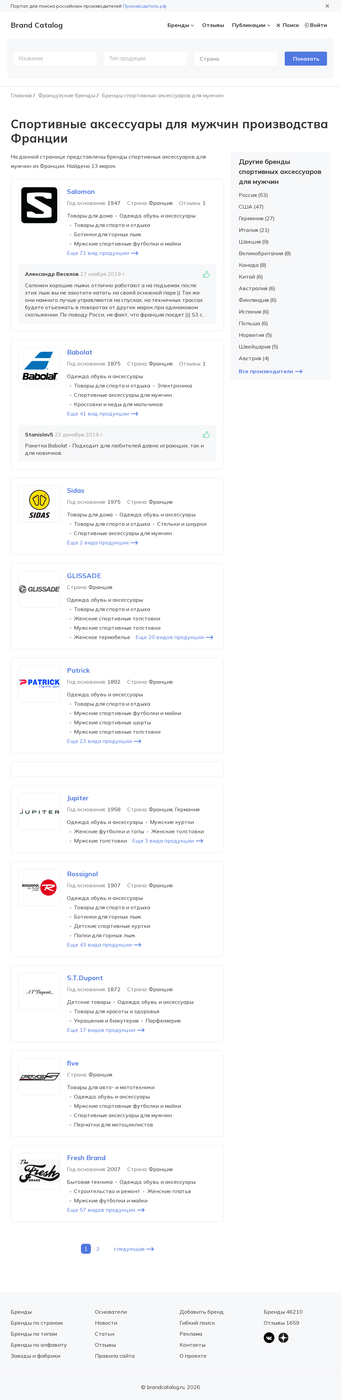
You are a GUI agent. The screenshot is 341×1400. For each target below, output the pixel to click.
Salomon (81, 191)
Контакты (192, 1344)
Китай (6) (251, 276)
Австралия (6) (257, 288)
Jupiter (78, 798)
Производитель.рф (145, 6)
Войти (318, 25)
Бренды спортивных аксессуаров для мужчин (162, 95)
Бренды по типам (34, 1333)
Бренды (178, 25)
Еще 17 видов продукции (101, 1030)
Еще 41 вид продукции (98, 413)
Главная (21, 95)
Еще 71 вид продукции (98, 253)
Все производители (266, 371)
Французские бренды (66, 95)
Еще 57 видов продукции (101, 1209)
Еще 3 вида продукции (163, 840)
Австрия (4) (254, 358)
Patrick (78, 670)
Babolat (79, 352)
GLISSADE (84, 575)
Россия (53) (253, 195)
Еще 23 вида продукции (99, 741)
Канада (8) (252, 265)
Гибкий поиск (197, 1322)
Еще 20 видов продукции (170, 637)
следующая (129, 1248)
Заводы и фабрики (35, 1355)
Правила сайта (115, 1355)
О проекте (192, 1355)
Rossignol (82, 874)
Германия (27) (257, 218)
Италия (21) (254, 230)
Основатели (111, 1311)
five (73, 1063)
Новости (106, 1322)
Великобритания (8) (265, 253)
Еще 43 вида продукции (99, 944)
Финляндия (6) (258, 300)
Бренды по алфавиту (39, 1344)
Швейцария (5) (258, 346)
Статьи (104, 1333)
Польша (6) (253, 323)
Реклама (190, 1333)
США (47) (251, 206)
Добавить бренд (201, 1311)
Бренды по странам (37, 1322)
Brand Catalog (37, 25)
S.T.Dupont (85, 978)
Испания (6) (254, 311)
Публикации (248, 25)
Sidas (75, 490)
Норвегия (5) (255, 335)
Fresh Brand (86, 1157)
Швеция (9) (254, 241)
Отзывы (213, 25)
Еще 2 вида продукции (98, 542)
